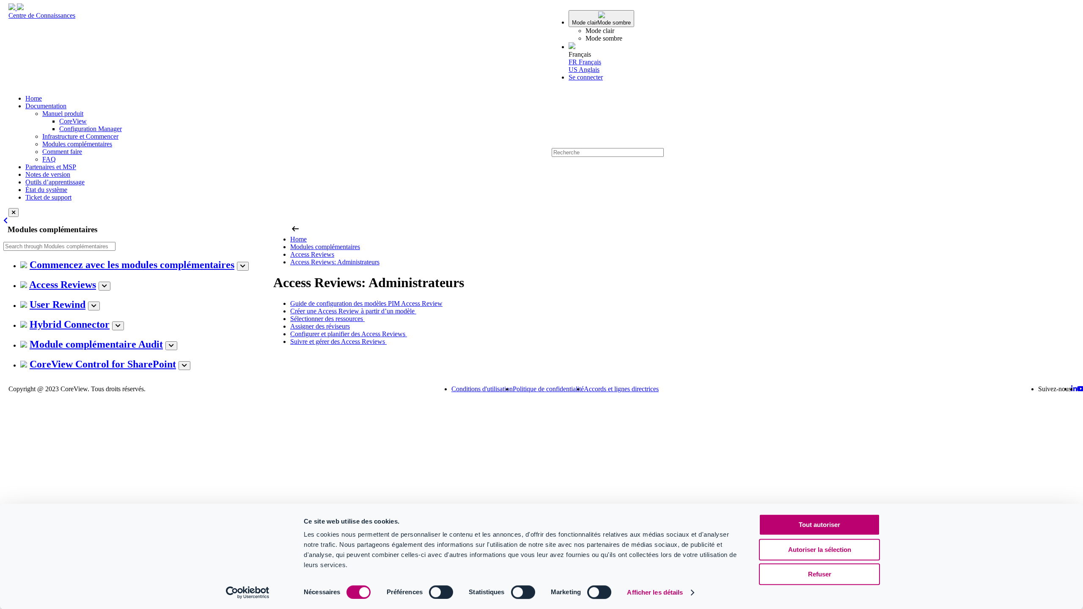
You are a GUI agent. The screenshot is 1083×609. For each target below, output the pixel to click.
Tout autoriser (819, 524)
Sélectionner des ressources (327, 318)
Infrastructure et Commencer (80, 136)
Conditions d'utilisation (482, 388)
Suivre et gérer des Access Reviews (338, 341)
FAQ (49, 159)
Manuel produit (62, 113)
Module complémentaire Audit (96, 344)
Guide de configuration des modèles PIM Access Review (366, 303)
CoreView (73, 121)
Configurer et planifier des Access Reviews (348, 333)
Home (33, 98)
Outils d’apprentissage (55, 182)
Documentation (45, 106)
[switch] (441, 592)
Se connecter (586, 77)
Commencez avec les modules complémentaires (132, 264)
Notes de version (47, 174)
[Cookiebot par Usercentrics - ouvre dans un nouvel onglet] (248, 592)
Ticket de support (48, 197)
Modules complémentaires (77, 144)
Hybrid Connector (70, 324)
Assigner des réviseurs (320, 326)
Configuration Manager (90, 128)
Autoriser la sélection (819, 549)
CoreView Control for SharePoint (103, 364)
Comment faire (62, 151)
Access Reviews (62, 284)
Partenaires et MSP (50, 166)
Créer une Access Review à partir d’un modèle (353, 311)
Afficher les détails (655, 592)
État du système (46, 189)
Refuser (819, 574)
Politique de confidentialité (548, 388)
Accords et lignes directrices (621, 388)
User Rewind (57, 304)
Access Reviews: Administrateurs (334, 262)
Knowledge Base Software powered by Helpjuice (541, 412)
